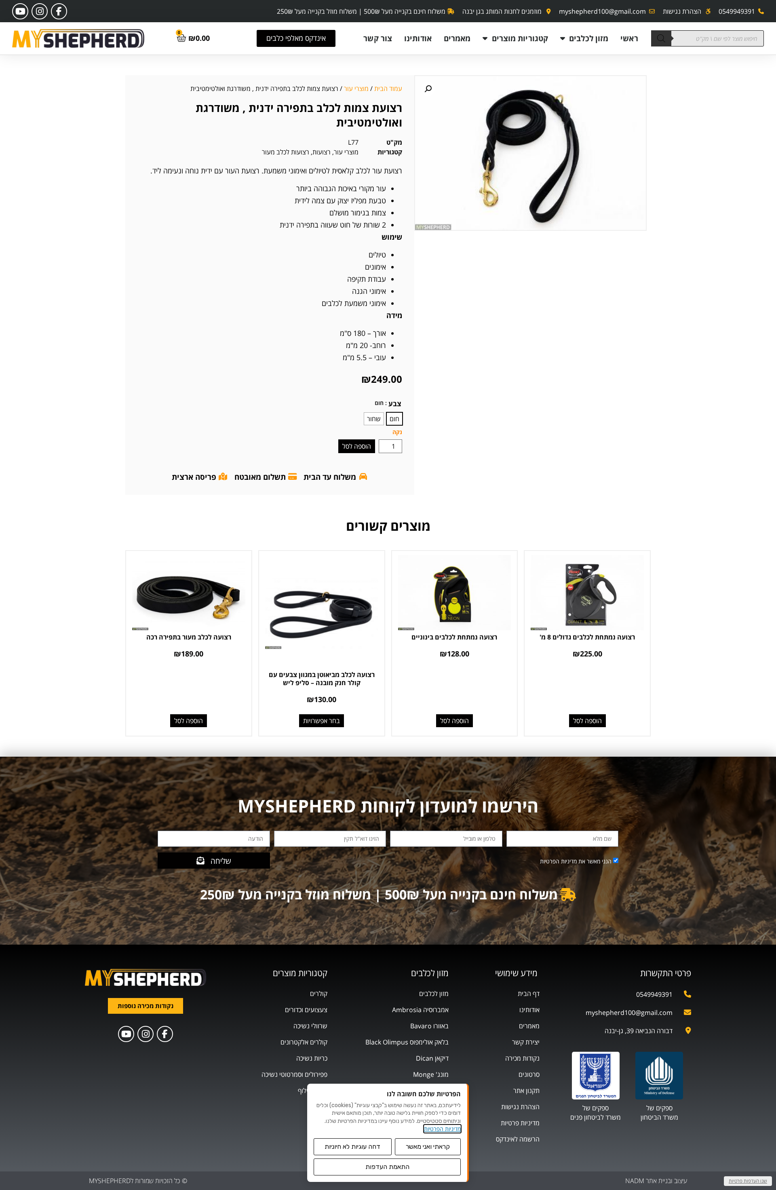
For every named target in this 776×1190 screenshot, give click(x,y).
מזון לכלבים (588, 38)
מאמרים (457, 38)
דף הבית (529, 993)
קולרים (318, 993)
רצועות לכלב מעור (285, 152)
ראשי (629, 38)
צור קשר (377, 38)
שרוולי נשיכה (310, 1025)
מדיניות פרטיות (520, 1122)
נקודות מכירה (522, 1058)
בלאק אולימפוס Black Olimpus (407, 1042)
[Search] (661, 38)
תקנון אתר (526, 1090)
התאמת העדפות (387, 1167)
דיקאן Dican (432, 1058)
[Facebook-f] (59, 11)
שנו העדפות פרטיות (748, 1180)
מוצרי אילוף (312, 1090)
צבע (394, 403)
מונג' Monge (431, 1074)
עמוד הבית (388, 88)
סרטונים (529, 1074)
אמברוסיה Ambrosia (420, 1009)
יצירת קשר (526, 1042)
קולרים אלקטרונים (303, 1042)
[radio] (394, 419)
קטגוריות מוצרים (520, 38)
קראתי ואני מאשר (428, 1146)
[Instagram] (40, 11)
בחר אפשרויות (321, 720)
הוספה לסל (356, 446)
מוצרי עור (356, 88)
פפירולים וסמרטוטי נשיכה (294, 1074)
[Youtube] (20, 11)
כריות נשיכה (311, 1058)
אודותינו (418, 38)
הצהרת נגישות (520, 1106)
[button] (428, 89)
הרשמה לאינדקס (518, 1139)
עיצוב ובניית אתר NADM (656, 1180)
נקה (397, 432)
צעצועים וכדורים (306, 1009)
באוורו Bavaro (429, 1025)
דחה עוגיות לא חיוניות (352, 1146)
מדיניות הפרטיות (442, 1129)
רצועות (321, 152)
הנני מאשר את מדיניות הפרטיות (576, 861)
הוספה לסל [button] (587, 720)
